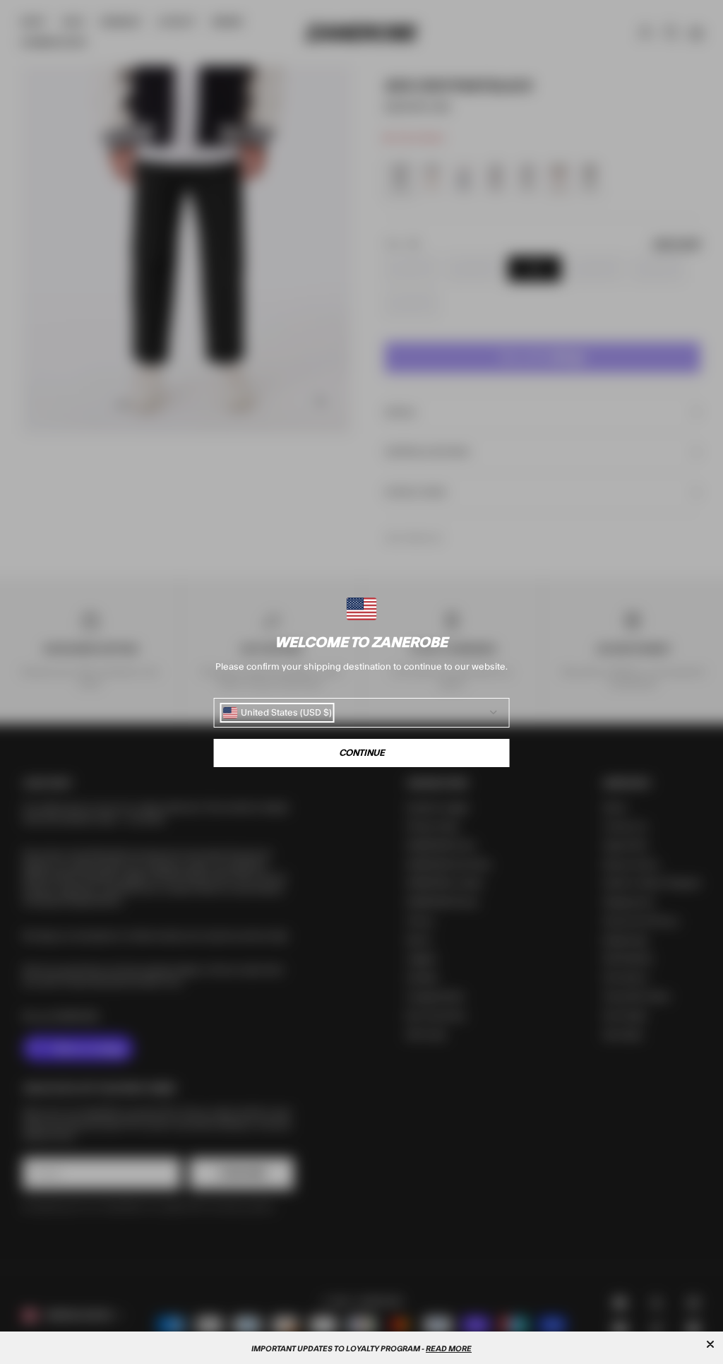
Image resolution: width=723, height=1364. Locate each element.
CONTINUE (362, 753)
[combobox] (277, 713)
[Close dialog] (710, 1344)
